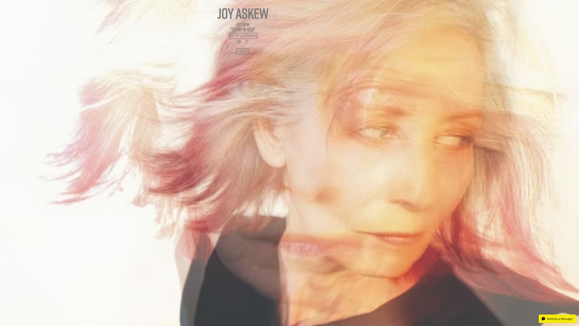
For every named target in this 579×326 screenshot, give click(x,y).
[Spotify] (239, 42)
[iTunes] (246, 42)
